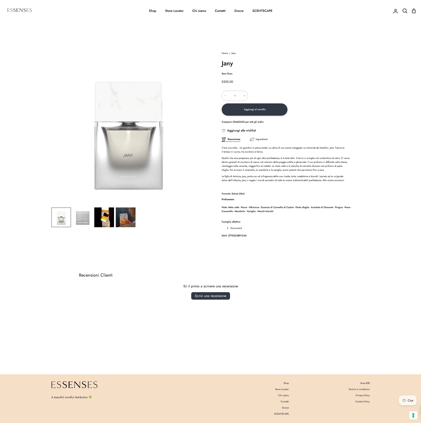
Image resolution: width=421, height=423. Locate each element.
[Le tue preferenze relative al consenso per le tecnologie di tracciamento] (413, 415)
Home (225, 53)
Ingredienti (262, 139)
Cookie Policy (362, 401)
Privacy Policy (363, 395)
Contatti (285, 401)
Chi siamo (283, 395)
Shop (286, 383)
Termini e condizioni (359, 389)
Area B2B (365, 383)
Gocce (285, 407)
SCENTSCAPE (281, 414)
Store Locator (282, 389)
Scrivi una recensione (210, 295)
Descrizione (234, 139)
